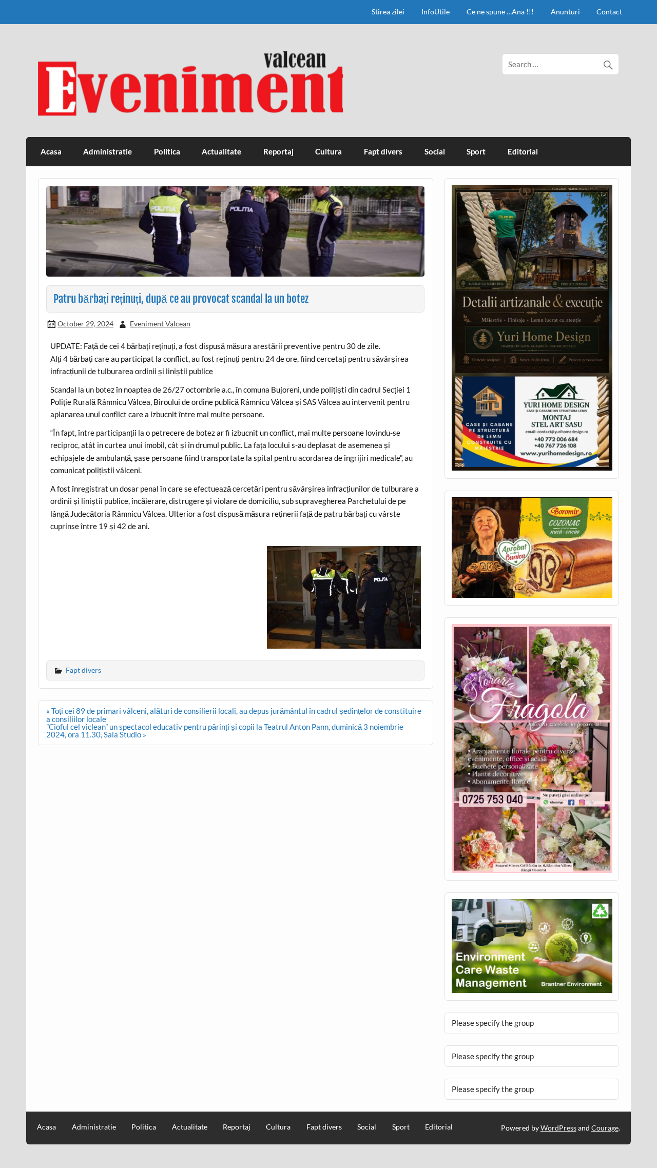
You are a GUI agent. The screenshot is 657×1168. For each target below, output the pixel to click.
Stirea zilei (388, 11)
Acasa (51, 151)
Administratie (107, 151)
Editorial (523, 151)
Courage (605, 1127)
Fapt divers (383, 151)
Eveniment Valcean (160, 323)
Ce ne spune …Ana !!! (500, 11)
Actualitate (221, 151)
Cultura (328, 151)
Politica (167, 151)
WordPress (558, 1127)
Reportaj (278, 151)
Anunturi (565, 11)
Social (434, 151)
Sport (476, 151)
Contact (609, 11)
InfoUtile (435, 11)
